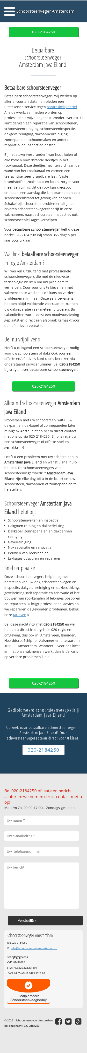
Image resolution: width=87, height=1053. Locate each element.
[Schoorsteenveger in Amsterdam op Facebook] (59, 1021)
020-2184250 (43, 32)
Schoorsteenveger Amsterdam (45, 11)
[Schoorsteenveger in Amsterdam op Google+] (79, 1021)
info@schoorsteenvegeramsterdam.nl (34, 948)
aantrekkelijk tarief (62, 106)
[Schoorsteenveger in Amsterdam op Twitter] (69, 1021)
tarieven (19, 614)
